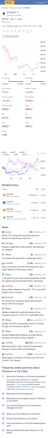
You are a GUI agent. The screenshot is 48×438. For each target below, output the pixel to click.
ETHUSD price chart (27, 387)
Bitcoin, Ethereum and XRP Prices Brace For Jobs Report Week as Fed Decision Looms (22, 268)
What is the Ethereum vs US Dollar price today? (26, 376)
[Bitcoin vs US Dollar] (30, 232)
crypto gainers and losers (24, 389)
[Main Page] (2, 2)
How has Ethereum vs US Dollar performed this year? (26, 424)
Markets (5, 8)
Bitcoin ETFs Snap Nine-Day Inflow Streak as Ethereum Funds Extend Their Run (20, 237)
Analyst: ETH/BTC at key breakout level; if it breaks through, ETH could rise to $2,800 (23, 325)
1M (11, 31)
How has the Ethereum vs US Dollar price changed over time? (24, 406)
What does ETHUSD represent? (20, 394)
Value (43, 153)
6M (19, 31)
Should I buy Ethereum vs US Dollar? (22, 418)
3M (15, 31)
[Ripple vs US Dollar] (30, 263)
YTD (23, 31)
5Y (31, 31)
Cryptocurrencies (15, 8)
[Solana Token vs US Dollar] (28, 343)
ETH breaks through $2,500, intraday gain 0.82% (22, 258)
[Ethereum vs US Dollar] (32, 232)
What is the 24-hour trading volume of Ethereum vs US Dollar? (26, 399)
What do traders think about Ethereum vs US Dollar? (25, 431)
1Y (27, 31)
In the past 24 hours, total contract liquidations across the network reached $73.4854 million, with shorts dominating (23, 279)
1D (4, 31)
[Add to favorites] (18, 12)
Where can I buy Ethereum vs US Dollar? (23, 414)
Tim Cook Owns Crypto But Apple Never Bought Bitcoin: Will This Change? (22, 302)
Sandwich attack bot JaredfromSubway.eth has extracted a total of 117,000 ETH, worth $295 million (23, 313)
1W (8, 31)
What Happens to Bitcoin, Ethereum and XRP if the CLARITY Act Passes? (23, 359)
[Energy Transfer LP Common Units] (32, 320)
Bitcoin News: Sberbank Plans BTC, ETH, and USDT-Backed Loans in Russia (24, 291)
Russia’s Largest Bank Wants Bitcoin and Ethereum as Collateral (23, 248)
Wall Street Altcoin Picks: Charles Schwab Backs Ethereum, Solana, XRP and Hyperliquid (22, 347)
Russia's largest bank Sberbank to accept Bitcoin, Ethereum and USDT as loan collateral (22, 336)
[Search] (34, 2)
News (5, 227)
